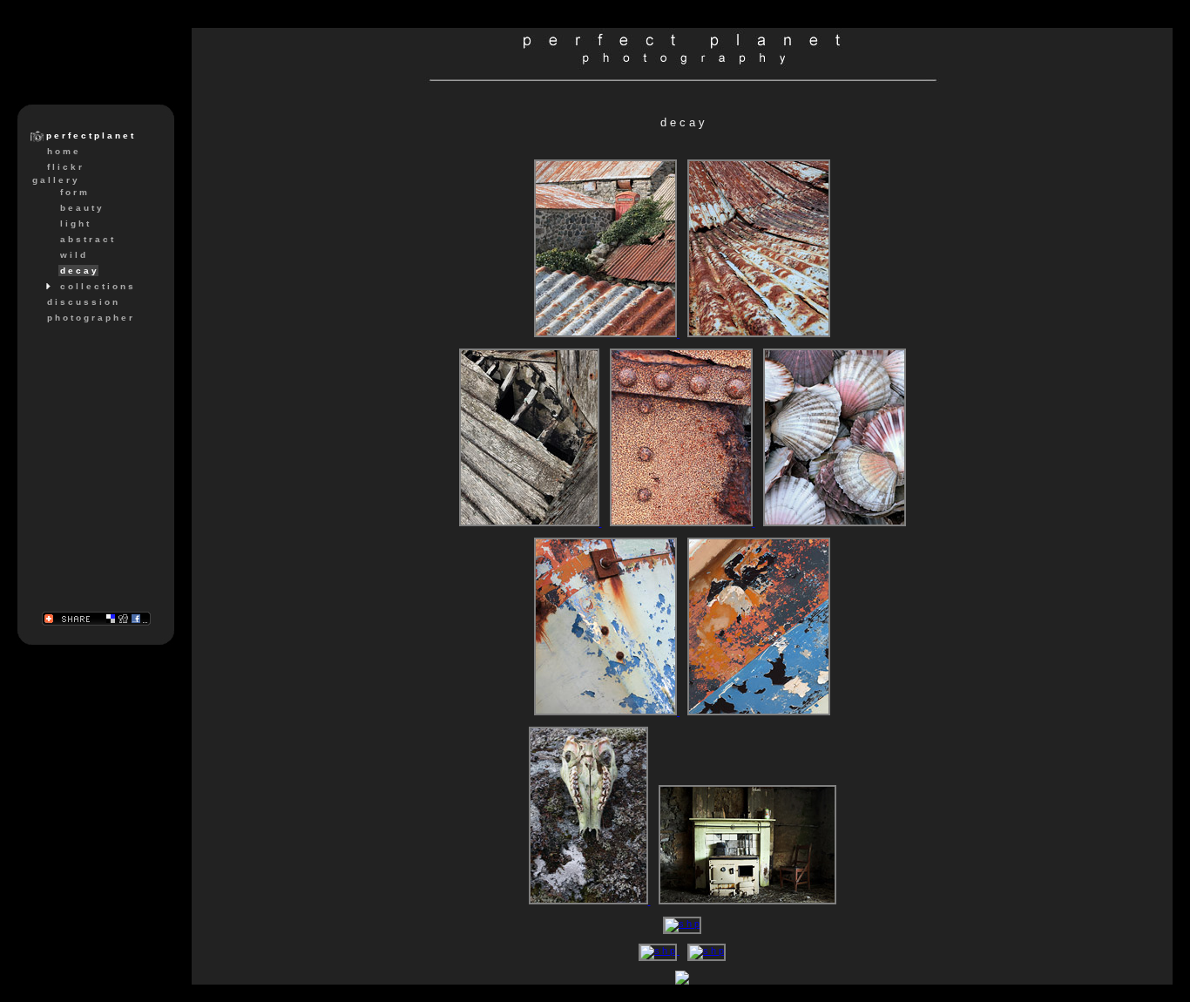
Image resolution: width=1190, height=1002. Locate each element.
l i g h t (74, 223)
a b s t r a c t (86, 239)
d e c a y (78, 270)
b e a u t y (81, 208)
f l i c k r (64, 167)
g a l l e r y (55, 180)
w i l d (72, 255)
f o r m (73, 192)
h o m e (62, 151)
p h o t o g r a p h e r (89, 317)
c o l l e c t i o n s (96, 286)
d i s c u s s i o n (82, 302)
